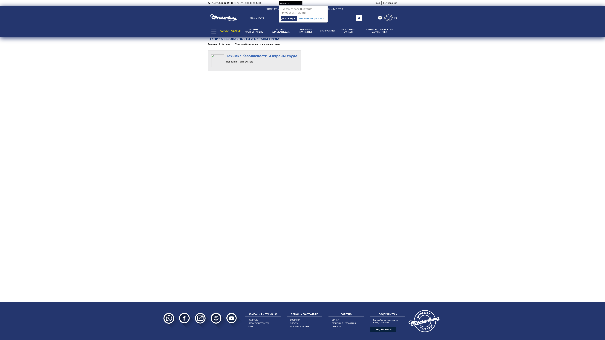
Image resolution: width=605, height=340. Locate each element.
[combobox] (290, 3)
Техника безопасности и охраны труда (379, 31)
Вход (377, 2)
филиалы (253, 320)
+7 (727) (220, 2)
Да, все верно (288, 18)
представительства (258, 323)
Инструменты (327, 31)
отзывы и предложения (344, 323)
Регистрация (390, 2)
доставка (295, 320)
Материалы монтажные (306, 31)
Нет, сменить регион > (311, 18)
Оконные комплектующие (254, 31)
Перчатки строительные (239, 61)
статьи (335, 320)
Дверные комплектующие (281, 31)
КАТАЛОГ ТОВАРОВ (230, 31)
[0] (388, 18)
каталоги (336, 326)
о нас (251, 326)
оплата (294, 323)
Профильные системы (348, 31)
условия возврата (299, 326)
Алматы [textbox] (284, 3)
